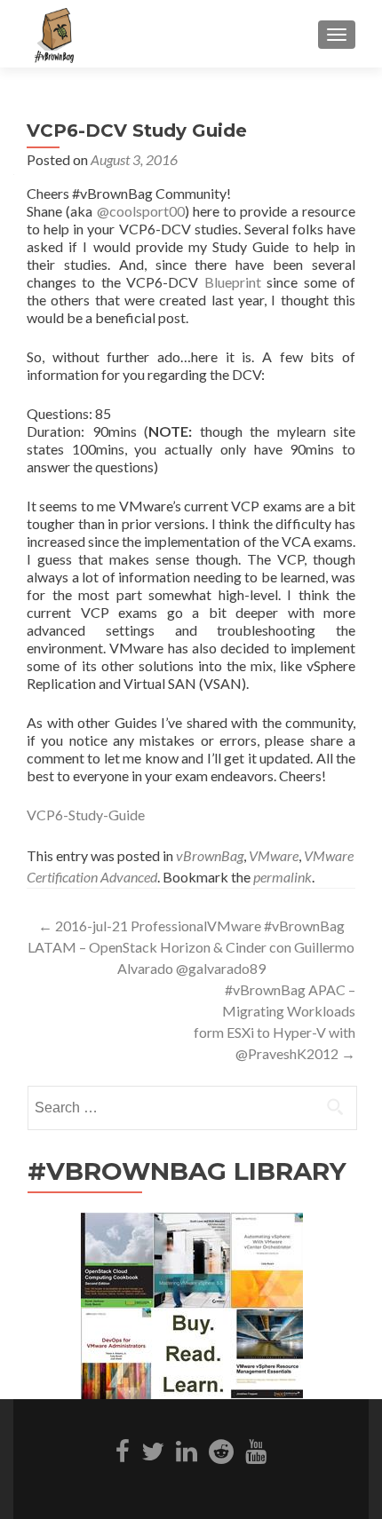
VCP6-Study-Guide (86, 814)
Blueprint (232, 281)
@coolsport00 (141, 210)
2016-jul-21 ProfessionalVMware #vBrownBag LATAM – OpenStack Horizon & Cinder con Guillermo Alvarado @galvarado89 (191, 947)
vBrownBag (209, 855)
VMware (273, 855)
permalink (282, 876)
